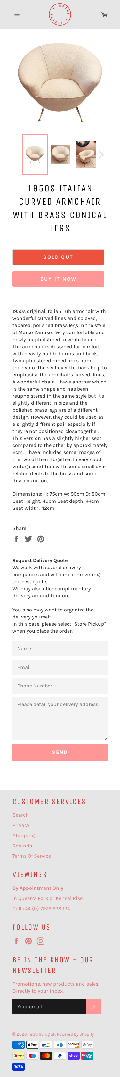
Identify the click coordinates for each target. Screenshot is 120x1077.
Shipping (23, 835)
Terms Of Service (31, 856)
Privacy (20, 825)
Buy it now (58, 279)
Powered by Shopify (75, 1034)
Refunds (22, 846)
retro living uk (41, 1034)
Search (20, 815)
